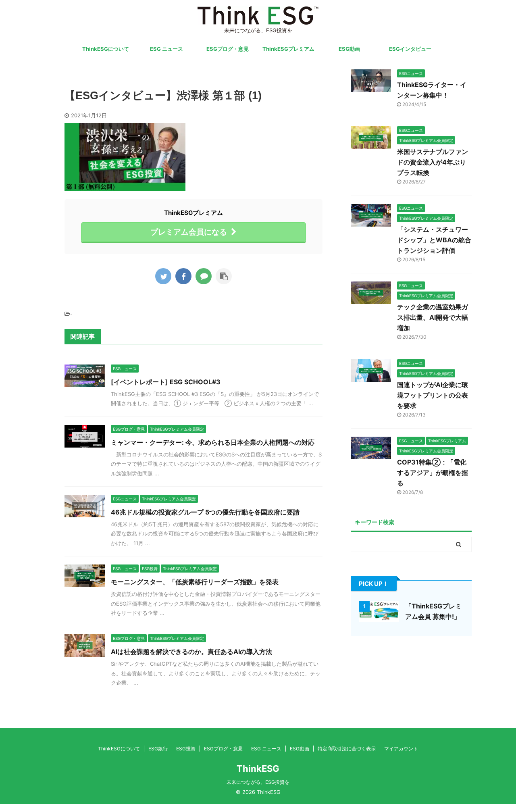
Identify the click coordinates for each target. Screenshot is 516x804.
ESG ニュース (166, 49)
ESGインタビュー (410, 49)
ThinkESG (258, 768)
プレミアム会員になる (188, 232)
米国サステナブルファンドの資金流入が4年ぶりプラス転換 (432, 162)
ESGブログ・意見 (227, 49)
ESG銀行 (158, 749)
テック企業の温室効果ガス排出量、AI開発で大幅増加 (432, 317)
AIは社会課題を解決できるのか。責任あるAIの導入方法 (191, 652)
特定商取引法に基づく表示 (347, 749)
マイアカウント (401, 749)
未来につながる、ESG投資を (258, 782)
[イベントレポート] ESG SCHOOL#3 (166, 382)
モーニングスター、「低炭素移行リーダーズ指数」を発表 (195, 582)
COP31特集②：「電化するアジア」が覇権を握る (432, 472)
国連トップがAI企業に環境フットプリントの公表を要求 (432, 395)
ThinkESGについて (105, 49)
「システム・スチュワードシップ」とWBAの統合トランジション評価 (434, 239)
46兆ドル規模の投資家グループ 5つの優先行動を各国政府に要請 (205, 512)
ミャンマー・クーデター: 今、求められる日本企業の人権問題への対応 (212, 442)
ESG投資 (186, 749)
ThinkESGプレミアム (288, 49)
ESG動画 (349, 49)
